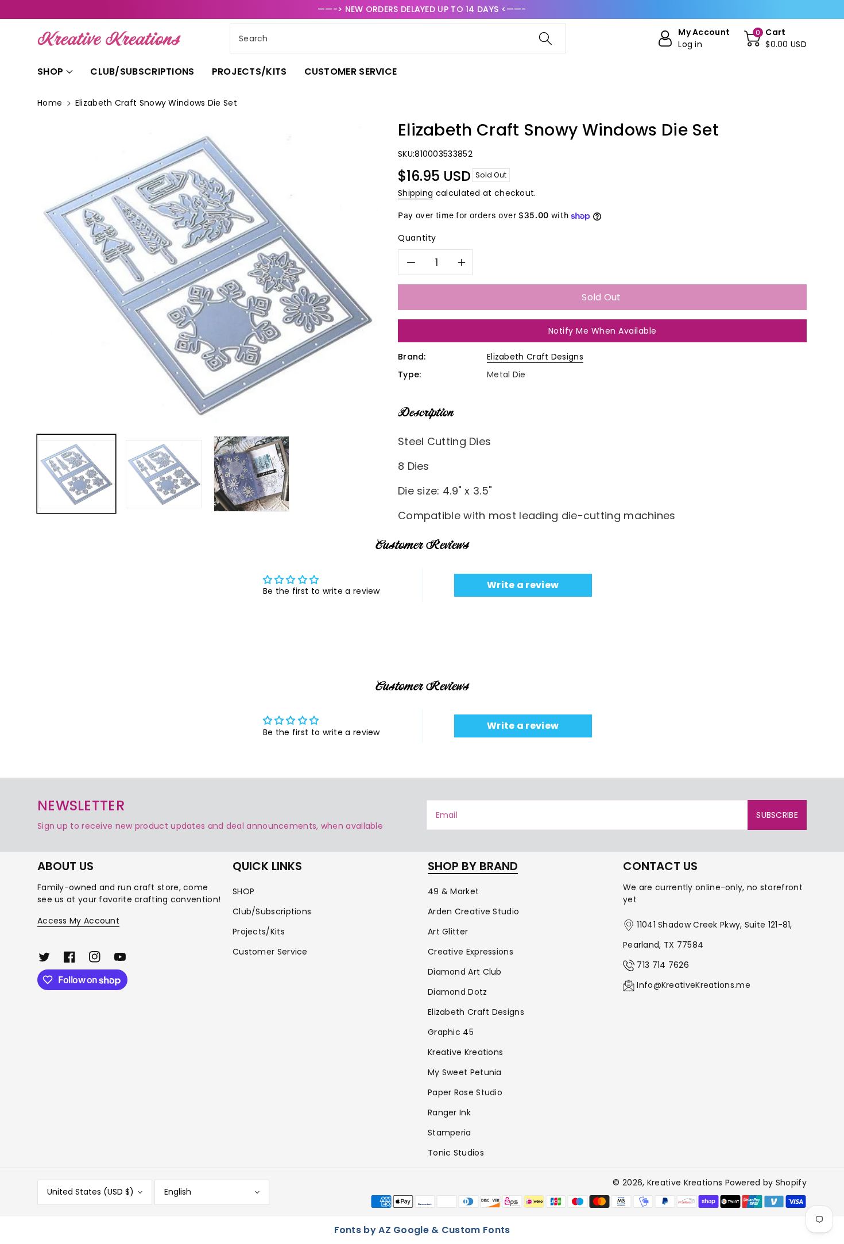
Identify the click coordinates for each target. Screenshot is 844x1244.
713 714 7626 (663, 965)
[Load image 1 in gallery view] (76, 474)
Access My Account (78, 920)
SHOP (243, 891)
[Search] (545, 38)
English (177, 1191)
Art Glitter (448, 931)
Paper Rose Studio (465, 1092)
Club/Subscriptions (272, 911)
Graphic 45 (451, 1032)
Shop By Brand (473, 866)
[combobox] (398, 38)
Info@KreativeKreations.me (693, 985)
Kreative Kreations (465, 1052)
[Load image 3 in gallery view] (251, 474)
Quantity (417, 238)
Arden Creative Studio (473, 911)
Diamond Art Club (465, 972)
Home (49, 103)
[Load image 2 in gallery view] (164, 474)
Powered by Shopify (766, 1182)
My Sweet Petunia (465, 1072)
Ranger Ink (449, 1112)
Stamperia (449, 1132)
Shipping (415, 193)
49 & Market (453, 891)
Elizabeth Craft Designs (535, 356)
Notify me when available (602, 331)
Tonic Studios (456, 1152)
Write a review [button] (523, 585)
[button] (775, 38)
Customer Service (270, 951)
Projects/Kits (259, 931)
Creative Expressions (470, 951)
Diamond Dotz (457, 992)
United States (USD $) (90, 1191)
